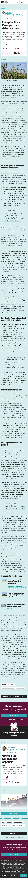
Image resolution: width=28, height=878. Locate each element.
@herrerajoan (10, 18)
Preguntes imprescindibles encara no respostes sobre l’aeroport (16, 594)
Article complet (14, 813)
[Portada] (4, 2)
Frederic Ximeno (12, 599)
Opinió (3, 7)
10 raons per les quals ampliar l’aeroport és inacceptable (14, 581)
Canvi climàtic (20, 688)
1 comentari (14, 833)
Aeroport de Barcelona (8, 688)
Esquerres (9, 822)
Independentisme (18, 822)
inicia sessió (20, 719)
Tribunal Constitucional (17, 825)
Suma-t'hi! (13, 715)
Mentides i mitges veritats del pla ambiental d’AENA (16, 605)
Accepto (23, 875)
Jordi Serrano (11, 747)
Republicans (5, 825)
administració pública (7, 684)
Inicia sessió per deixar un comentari (14, 696)
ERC (3, 822)
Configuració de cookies (8, 875)
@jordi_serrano (12, 752)
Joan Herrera (9, 12)
